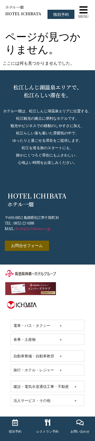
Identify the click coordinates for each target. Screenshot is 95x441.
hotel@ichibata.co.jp (33, 228)
